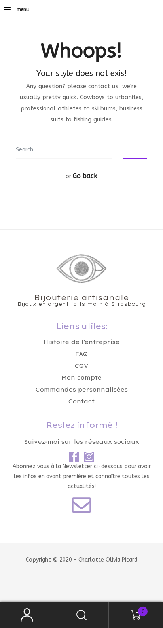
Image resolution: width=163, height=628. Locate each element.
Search (81, 615)
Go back (85, 176)
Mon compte (81, 377)
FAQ (81, 354)
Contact (81, 401)
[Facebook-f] (74, 457)
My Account (27, 615)
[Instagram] (89, 457)
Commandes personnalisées (82, 389)
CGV (81, 365)
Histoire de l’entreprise (81, 342)
